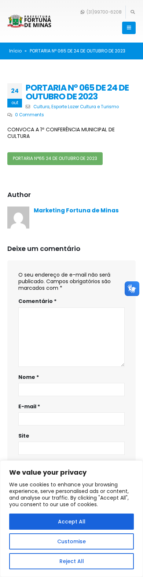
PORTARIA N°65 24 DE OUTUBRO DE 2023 (55, 158)
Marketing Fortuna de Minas (76, 210)
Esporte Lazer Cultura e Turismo (85, 107)
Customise (71, 541)
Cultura (41, 107)
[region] (71, 518)
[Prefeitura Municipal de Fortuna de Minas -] (29, 21)
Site (23, 435)
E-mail (29, 406)
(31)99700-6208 (103, 12)
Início (15, 51)
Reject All (71, 561)
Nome (28, 377)
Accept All (71, 521)
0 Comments (29, 115)
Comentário (37, 301)
